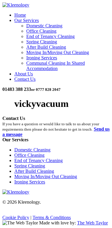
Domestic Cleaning (44, 25)
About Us (23, 73)
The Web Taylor (92, 222)
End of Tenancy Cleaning (50, 36)
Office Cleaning (41, 31)
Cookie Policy (15, 217)
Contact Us (25, 79)
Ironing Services (41, 57)
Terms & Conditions (52, 217)
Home (20, 15)
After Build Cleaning (46, 47)
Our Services (26, 20)
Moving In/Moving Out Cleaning (57, 52)
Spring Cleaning (41, 41)
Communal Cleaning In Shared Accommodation (55, 66)
